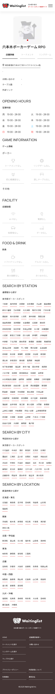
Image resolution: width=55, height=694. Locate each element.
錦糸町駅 (22, 341)
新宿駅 (43, 354)
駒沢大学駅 (36, 310)
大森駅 (16, 423)
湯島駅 (12, 392)
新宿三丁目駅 (15, 335)
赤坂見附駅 (6, 329)
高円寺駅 (13, 304)
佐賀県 (12, 598)
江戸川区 (28, 469)
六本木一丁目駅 (39, 417)
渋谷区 (5, 463)
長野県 (43, 541)
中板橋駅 (18, 411)
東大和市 (39, 475)
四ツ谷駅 (26, 335)
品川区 (20, 456)
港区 (21, 450)
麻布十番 (26, 367)
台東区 (43, 450)
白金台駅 (17, 385)
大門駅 (39, 404)
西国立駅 (41, 316)
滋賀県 (5, 566)
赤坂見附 (13, 360)
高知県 (20, 585)
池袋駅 (16, 348)
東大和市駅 (14, 316)
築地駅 (22, 360)
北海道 (5, 502)
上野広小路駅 (7, 411)
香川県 (5, 585)
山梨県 (35, 541)
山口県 (35, 579)
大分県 (35, 598)
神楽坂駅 (43, 398)
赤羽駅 (5, 417)
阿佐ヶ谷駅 (29, 411)
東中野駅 (32, 316)
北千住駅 (34, 398)
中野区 (12, 463)
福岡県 (5, 598)
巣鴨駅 (36, 379)
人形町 (23, 316)
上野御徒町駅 (41, 411)
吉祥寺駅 (13, 404)
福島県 (5, 509)
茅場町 (35, 335)
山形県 (43, 502)
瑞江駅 (22, 404)
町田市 (14, 475)
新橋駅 (31, 341)
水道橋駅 (26, 323)
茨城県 (5, 521)
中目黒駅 (21, 392)
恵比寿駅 (30, 392)
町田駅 (5, 392)
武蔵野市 (5, 475)
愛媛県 (12, 585)
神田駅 (37, 360)
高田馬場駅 (6, 323)
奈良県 (35, 566)
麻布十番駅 (6, 310)
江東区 (12, 456)
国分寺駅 (35, 367)
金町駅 (40, 373)
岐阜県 (5, 553)
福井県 (28, 541)
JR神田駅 (43, 335)
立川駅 (36, 329)
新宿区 (28, 450)
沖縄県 (14, 605)
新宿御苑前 (23, 373)
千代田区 (5, 450)
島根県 (12, 579)
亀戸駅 (31, 423)
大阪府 (20, 566)
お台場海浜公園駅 (9, 379)
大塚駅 (12, 417)
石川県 (20, 541)
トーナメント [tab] (27, 54)
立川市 (46, 469)
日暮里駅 (45, 329)
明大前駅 (34, 348)
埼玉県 (28, 521)
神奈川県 (5, 528)
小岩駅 (5, 335)
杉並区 (20, 463)
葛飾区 (20, 469)
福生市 (31, 475)
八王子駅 (5, 373)
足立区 (12, 469)
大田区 (35, 456)
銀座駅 (5, 316)
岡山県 (20, 579)
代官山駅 (39, 392)
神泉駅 (20, 417)
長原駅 (44, 367)
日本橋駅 (30, 304)
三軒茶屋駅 (46, 379)
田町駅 (21, 379)
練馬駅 (23, 423)
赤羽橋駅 (24, 398)
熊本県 (28, 598)
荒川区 (41, 463)
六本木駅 (46, 310)
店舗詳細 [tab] (10, 54)
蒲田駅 (5, 404)
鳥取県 (5, 579)
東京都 (43, 521)
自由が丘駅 (6, 423)
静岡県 (12, 553)
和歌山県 (44, 566)
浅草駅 (14, 373)
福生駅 (18, 367)
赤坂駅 (5, 354)
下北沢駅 (13, 341)
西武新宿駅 (6, 385)
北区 (34, 463)
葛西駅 (29, 360)
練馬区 (5, 469)
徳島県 (43, 579)
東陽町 (20, 354)
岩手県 (20, 502)
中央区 (14, 450)
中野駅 (5, 341)
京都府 (12, 566)
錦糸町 (42, 323)
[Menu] (50, 5)
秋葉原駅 (15, 398)
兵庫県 (28, 566)
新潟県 (5, 541)
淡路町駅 (5, 398)
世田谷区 (44, 456)
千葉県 (35, 521)
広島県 (28, 579)
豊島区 (28, 463)
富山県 (12, 541)
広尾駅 (35, 323)
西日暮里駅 (35, 385)
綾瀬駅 (39, 341)
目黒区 (28, 456)
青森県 (12, 502)
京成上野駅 (27, 329)
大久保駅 (26, 310)
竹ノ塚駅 (24, 348)
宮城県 (28, 502)
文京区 (35, 450)
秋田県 (35, 502)
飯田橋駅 (47, 304)
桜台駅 (12, 354)
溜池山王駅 (6, 348)
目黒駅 (22, 304)
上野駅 (28, 417)
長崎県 (20, 598)
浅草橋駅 (17, 323)
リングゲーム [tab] (45, 54)
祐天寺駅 (17, 329)
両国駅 (29, 379)
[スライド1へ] (27, 40)
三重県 (28, 553)
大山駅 (39, 304)
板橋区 (49, 463)
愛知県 (20, 553)
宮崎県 (43, 598)
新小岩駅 (30, 404)
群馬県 (20, 521)
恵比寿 (5, 360)
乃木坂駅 (17, 310)
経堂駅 (28, 354)
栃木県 (12, 521)
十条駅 (5, 304)
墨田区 (5, 456)
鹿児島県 (5, 605)
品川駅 (25, 385)
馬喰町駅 (47, 341)
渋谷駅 (35, 354)
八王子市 (38, 469)
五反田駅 (43, 348)
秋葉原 (33, 373)
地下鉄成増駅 (7, 367)
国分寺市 (22, 475)
